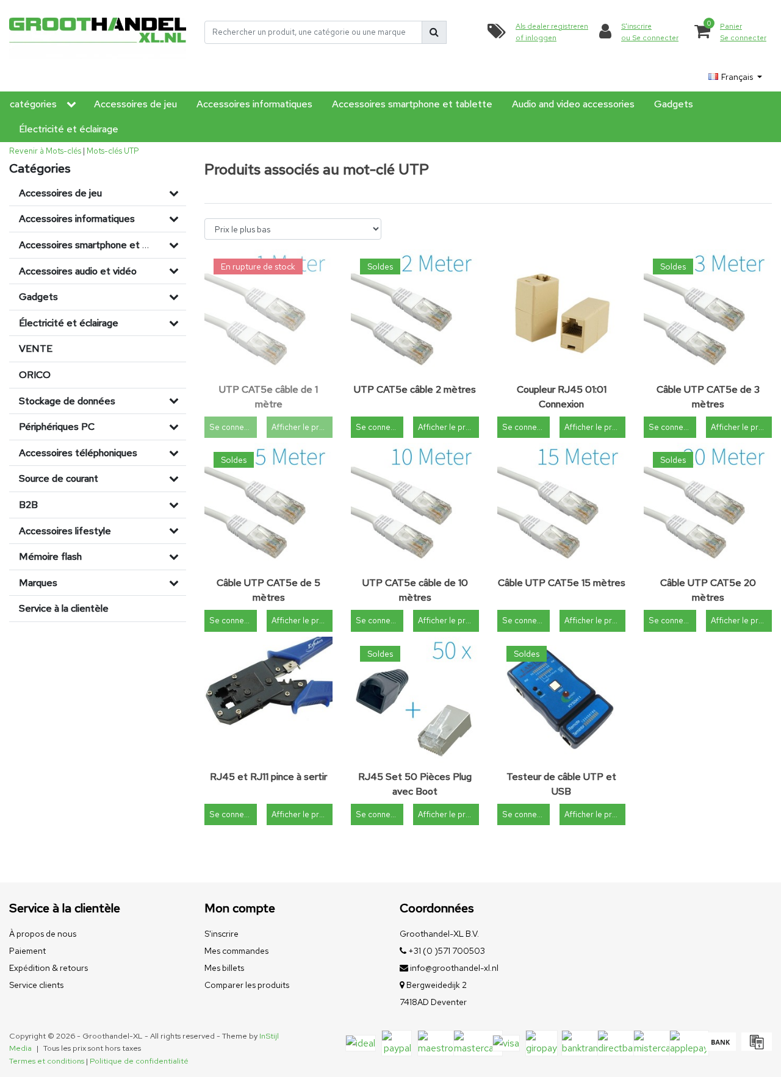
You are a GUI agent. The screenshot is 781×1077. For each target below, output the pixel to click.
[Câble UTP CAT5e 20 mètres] (708, 507)
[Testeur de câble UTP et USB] (561, 701)
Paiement (27, 950)
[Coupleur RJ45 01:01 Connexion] (561, 313)
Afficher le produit (302, 427)
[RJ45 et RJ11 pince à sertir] (268, 701)
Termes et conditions (46, 1061)
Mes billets (224, 967)
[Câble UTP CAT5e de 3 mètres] (708, 313)
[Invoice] (755, 1047)
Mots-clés (104, 151)
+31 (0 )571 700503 (445, 950)
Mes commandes (236, 950)
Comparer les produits (246, 984)
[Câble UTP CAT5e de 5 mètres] (268, 507)
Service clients (36, 984)
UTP (131, 151)
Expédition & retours (48, 967)
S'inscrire (221, 933)
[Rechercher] (434, 32)
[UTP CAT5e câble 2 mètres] (415, 313)
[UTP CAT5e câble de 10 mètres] (415, 507)
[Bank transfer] (720, 1047)
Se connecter (233, 427)
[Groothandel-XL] (97, 32)
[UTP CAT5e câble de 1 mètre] (268, 313)
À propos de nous (42, 933)
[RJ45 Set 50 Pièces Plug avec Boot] (415, 701)
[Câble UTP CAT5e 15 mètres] (561, 507)
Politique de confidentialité (139, 1061)
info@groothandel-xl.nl (454, 967)
